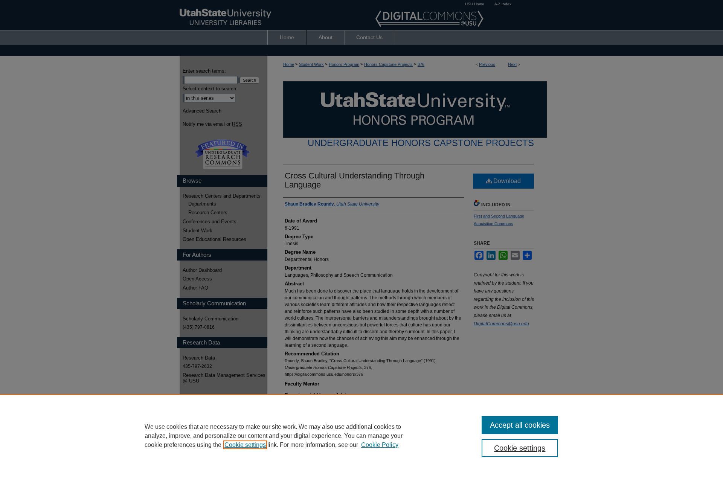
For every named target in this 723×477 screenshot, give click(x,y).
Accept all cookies (520, 425)
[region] (361, 435)
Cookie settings (245, 445)
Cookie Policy (379, 445)
